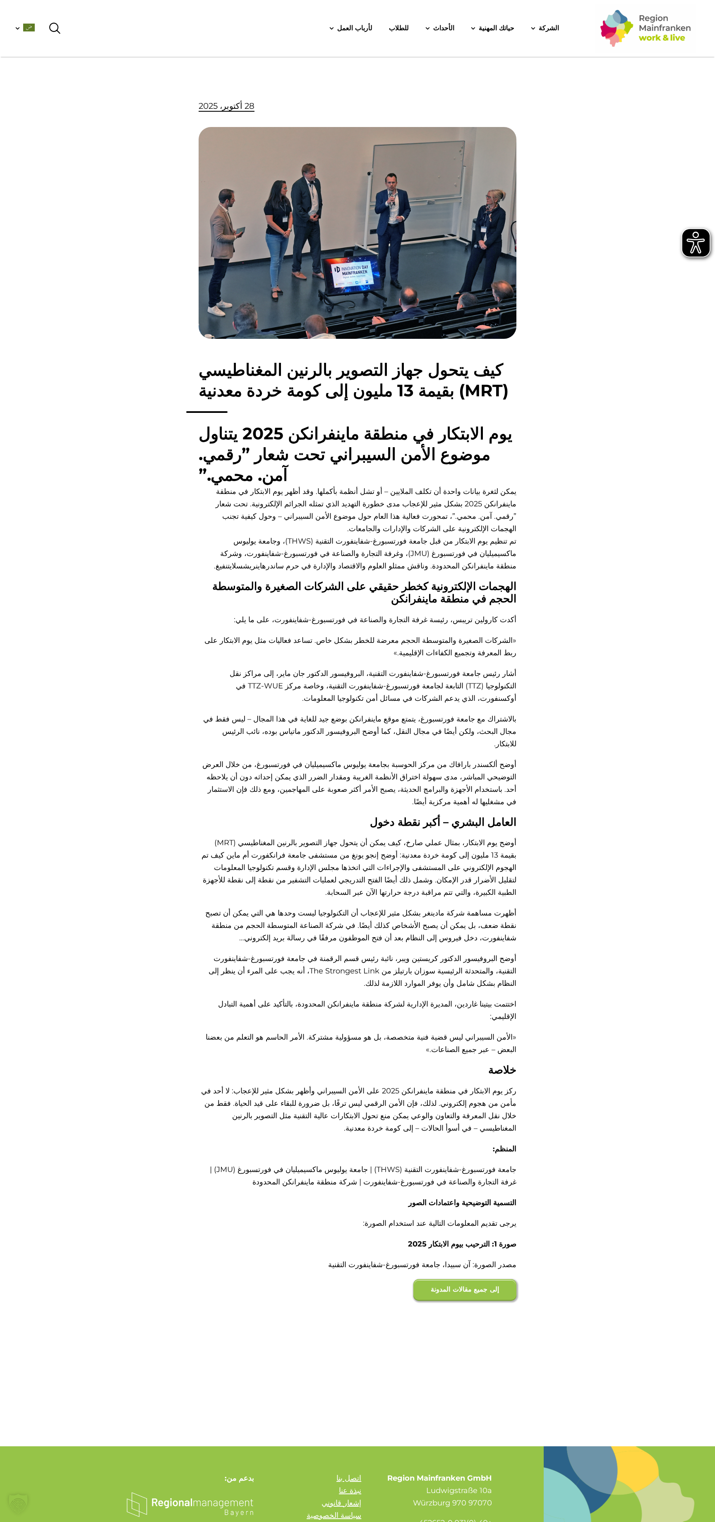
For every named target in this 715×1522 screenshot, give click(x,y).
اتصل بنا (348, 1478)
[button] (18, 1504)
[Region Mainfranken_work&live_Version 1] (645, 28)
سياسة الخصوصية (334, 1515)
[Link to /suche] (54, 28)
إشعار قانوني (341, 1503)
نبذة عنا (350, 1490)
